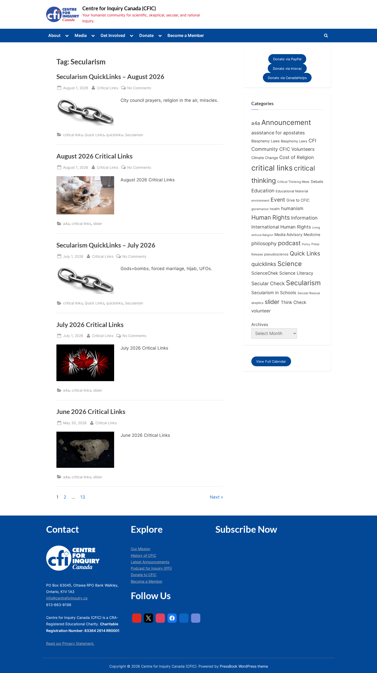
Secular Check (268, 283)
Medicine (312, 234)
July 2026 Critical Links (90, 324)
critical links (73, 135)
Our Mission (140, 549)
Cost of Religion (296, 157)
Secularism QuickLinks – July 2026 (105, 245)
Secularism (134, 135)
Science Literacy (296, 273)
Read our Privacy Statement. (70, 643)
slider (97, 223)
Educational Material (292, 191)
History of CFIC (143, 555)
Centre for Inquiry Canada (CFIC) (119, 8)
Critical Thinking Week (293, 182)
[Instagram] (160, 618)
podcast (289, 243)
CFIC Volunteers (296, 149)
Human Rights (270, 217)
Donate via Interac (287, 68)
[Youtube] (137, 618)
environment (260, 200)
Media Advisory (288, 234)
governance (260, 209)
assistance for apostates (278, 132)
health (275, 209)
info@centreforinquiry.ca (66, 598)
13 (82, 497)
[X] (148, 618)
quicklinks (114, 135)
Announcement (286, 122)
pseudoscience (276, 254)
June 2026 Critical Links (90, 411)
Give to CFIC (298, 200)
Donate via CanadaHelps (287, 78)
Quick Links (94, 135)
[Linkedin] (184, 618)
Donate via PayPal (287, 59)
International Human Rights (281, 227)
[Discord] (196, 618)
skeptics (257, 303)
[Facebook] (172, 618)
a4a (66, 223)
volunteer (261, 310)
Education (262, 191)
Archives (259, 324)
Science (289, 264)
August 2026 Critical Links (94, 156)
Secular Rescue (308, 293)
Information (304, 218)
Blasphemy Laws (265, 141)
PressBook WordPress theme (244, 666)
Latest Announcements (150, 562)
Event (278, 199)
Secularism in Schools (273, 292)
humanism (292, 208)
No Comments (139, 88)
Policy (306, 244)
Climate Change (264, 158)
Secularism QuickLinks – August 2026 (110, 76)
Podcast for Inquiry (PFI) (151, 568)
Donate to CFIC (143, 574)
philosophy (264, 243)
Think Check (293, 302)
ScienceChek (264, 273)
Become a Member (185, 35)
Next (215, 497)
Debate (317, 181)
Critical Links (107, 87)
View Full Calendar (271, 361)
